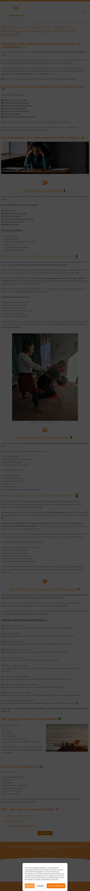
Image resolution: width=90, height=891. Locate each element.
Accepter (29, 886)
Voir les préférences (56, 886)
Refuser (41, 886)
